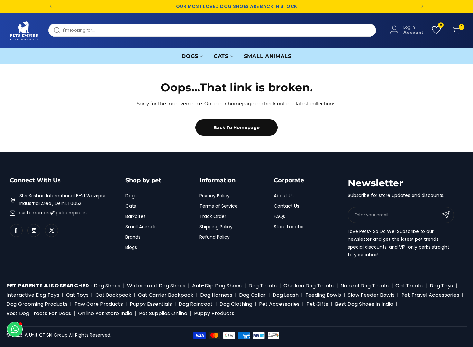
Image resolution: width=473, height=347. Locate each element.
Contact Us (286, 206)
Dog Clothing (235, 304)
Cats (130, 206)
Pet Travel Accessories (430, 295)
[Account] (394, 30)
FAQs (279, 216)
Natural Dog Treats (364, 285)
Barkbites (135, 216)
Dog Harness (216, 295)
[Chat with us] (15, 329)
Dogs (131, 195)
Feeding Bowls (323, 295)
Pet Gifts (317, 304)
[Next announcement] (422, 6)
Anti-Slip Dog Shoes (217, 285)
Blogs (131, 247)
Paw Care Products (98, 304)
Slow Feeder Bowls (371, 295)
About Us (284, 195)
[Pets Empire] (24, 30)
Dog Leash (286, 295)
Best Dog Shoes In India (364, 304)
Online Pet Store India (105, 313)
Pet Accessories (279, 304)
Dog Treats (262, 285)
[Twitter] (51, 230)
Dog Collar (252, 295)
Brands (133, 237)
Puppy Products (214, 313)
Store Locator (289, 226)
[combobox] (212, 30)
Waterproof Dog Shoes (156, 285)
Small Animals (141, 226)
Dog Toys (441, 285)
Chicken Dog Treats (308, 285)
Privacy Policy (214, 195)
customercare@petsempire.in (53, 213)
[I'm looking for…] (57, 30)
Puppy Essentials (151, 304)
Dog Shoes (107, 285)
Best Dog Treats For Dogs (38, 313)
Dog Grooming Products (37, 304)
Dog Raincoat (196, 304)
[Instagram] (33, 230)
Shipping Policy (216, 226)
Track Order (212, 216)
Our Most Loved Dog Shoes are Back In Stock (236, 6)
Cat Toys (77, 295)
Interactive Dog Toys (32, 295)
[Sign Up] (446, 215)
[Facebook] (16, 230)
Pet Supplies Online (163, 313)
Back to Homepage (236, 127)
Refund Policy (214, 237)
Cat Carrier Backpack (165, 295)
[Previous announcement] (51, 6)
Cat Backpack (113, 295)
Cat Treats (409, 285)
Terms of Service (218, 206)
